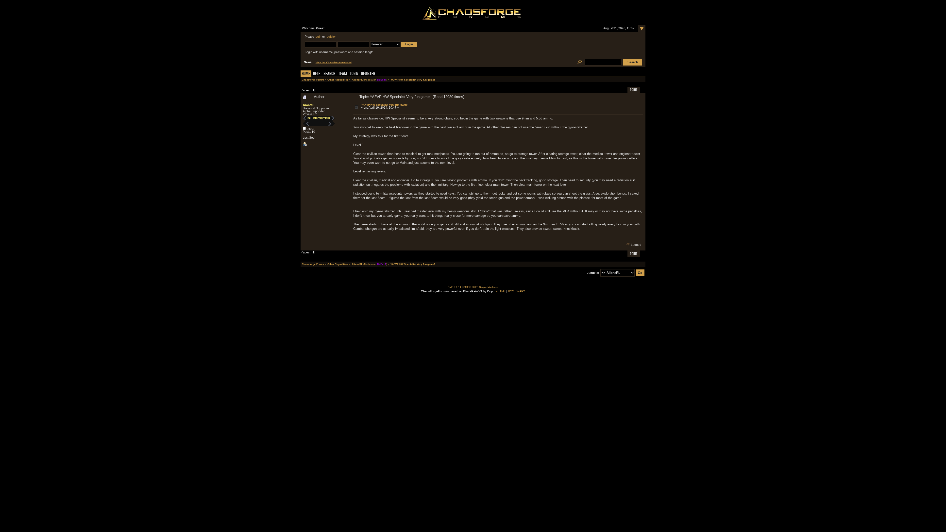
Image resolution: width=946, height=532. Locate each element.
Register (368, 74)
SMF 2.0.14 (454, 287)
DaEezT (381, 79)
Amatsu (308, 105)
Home (306, 74)
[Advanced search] (579, 62)
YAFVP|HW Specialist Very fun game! (384, 104)
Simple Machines (488, 287)
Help (317, 74)
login (318, 36)
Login (354, 74)
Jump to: (593, 272)
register (331, 36)
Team (342, 74)
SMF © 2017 (470, 287)
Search (329, 74)
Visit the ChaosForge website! (334, 62)
